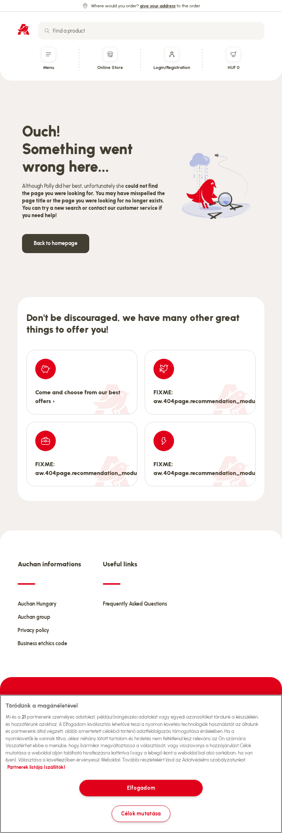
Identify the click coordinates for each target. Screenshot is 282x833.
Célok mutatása (141, 813)
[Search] (47, 31)
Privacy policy (33, 630)
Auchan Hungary (37, 604)
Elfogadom (141, 788)
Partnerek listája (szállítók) (36, 767)
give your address (158, 5)
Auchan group (34, 617)
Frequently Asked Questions (135, 604)
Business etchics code (42, 643)
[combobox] (151, 31)
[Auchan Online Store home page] (23, 29)
